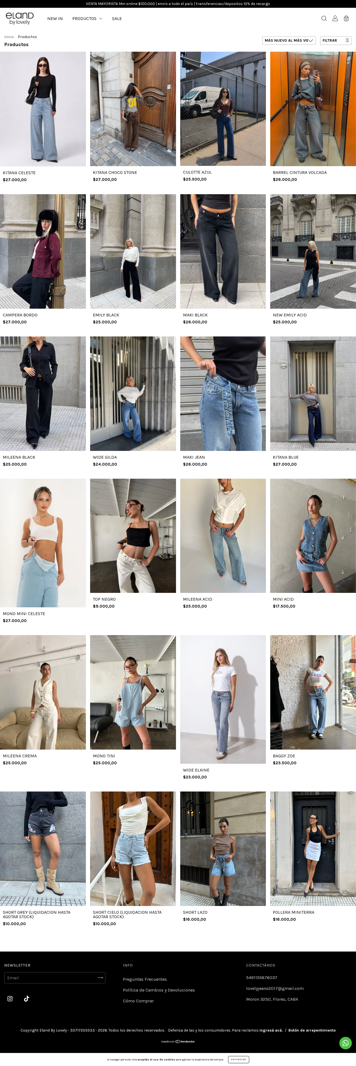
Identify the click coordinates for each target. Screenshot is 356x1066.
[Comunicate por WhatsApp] (345, 1043)
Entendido (238, 1059)
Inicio (9, 36)
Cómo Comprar (138, 1000)
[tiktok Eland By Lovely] (26, 998)
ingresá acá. (271, 1030)
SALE (117, 18)
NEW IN (55, 18)
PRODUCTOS (85, 18)
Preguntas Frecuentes (145, 979)
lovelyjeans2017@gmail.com (275, 988)
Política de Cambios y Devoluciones (159, 990)
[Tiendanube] (178, 1042)
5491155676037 (261, 977)
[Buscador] (324, 19)
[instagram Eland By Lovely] (10, 998)
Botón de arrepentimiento (312, 1030)
